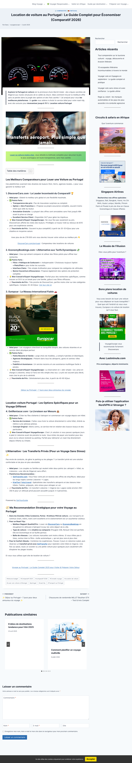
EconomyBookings (71, 524)
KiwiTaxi (16, 482)
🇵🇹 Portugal (72, 11)
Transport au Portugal (55, 583)
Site (64, 726)
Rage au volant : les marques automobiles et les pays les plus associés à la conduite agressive (111, 100)
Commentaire (9, 698)
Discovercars (113, 349)
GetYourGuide (22, 500)
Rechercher (100, 38)
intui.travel (26, 482)
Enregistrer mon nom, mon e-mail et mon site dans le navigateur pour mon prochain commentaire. (41, 731)
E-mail (36, 726)
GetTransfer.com (20, 477)
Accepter (91, 759)
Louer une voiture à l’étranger (17, 583)
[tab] (41, 671)
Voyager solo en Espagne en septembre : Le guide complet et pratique (111, 79)
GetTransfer (42, 544)
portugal (33, 583)
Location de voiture (71, 579)
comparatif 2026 (41, 579)
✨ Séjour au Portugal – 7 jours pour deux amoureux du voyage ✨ (19, 597)
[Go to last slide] (8, 644)
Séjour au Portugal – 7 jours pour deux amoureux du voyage (45, 390)
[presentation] (67, 632)
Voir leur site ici (45, 285)
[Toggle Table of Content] (29, 171)
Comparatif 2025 (27, 579)
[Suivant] (83, 644)
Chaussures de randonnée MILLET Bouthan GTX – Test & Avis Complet (69, 597)
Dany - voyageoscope (12, 25)
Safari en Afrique (78, 4)
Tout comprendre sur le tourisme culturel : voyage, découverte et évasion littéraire (111, 58)
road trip (42, 583)
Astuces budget (12, 579)
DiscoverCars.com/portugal (29, 243)
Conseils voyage (56, 579)
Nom (6, 726)
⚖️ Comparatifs (61, 11)
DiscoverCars (54, 524)
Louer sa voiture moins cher (22, 155)
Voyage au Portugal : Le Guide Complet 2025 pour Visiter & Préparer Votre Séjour (46, 567)
